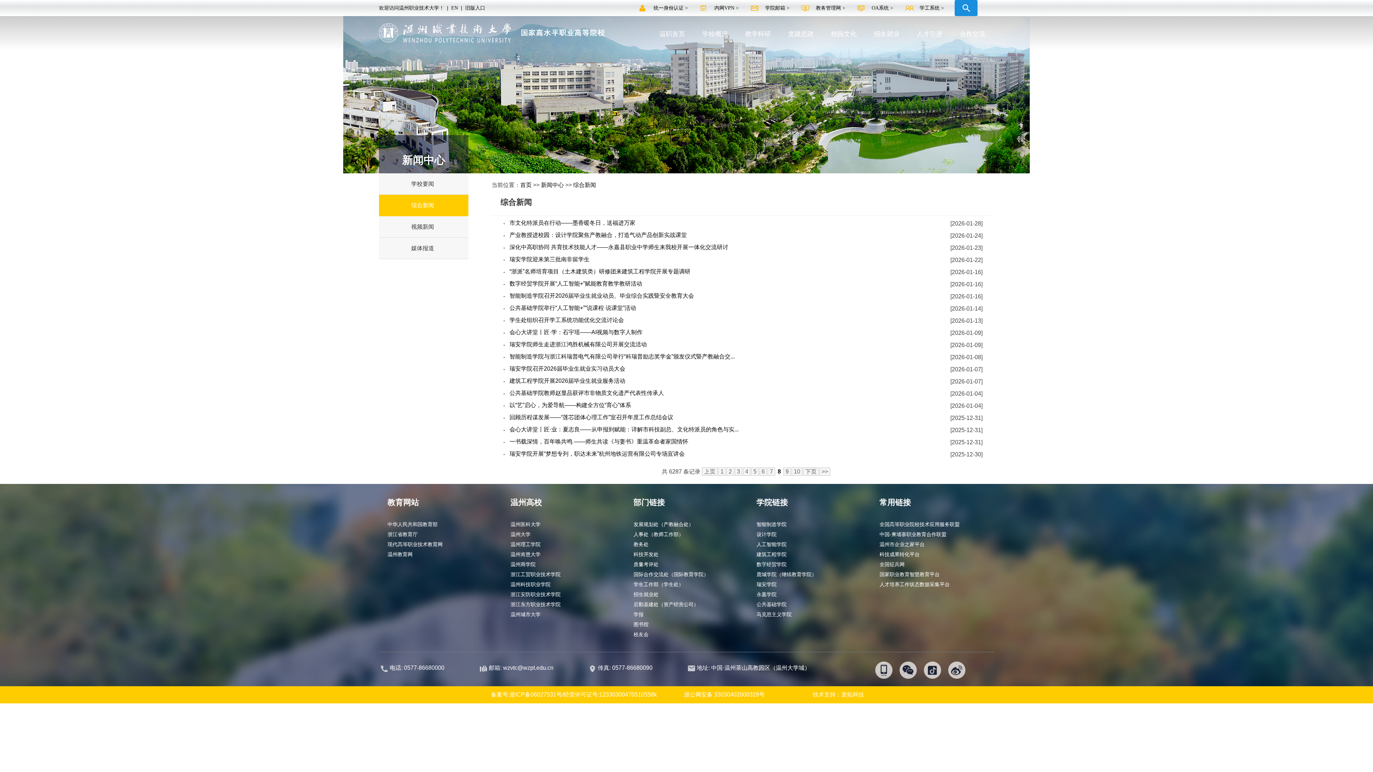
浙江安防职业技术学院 (536, 594)
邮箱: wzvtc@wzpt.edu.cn (521, 668)
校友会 (641, 634)
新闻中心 (552, 185)
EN (454, 8)
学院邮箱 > (778, 8)
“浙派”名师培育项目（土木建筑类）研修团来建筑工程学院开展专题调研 (600, 271)
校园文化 (844, 34)
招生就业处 (646, 594)
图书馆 (641, 624)
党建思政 (801, 34)
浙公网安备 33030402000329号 (724, 695)
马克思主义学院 (774, 614)
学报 (639, 614)
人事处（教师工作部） (659, 534)
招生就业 (887, 34)
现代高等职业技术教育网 (415, 544)
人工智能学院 (772, 544)
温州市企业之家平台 (902, 544)
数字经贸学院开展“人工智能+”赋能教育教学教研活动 (576, 284)
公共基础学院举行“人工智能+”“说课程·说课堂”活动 (573, 308)
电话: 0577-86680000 (417, 668)
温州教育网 (400, 554)
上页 (709, 472)
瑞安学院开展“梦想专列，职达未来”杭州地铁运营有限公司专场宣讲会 (597, 454)
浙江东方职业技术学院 (536, 604)
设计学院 (767, 534)
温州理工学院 (526, 544)
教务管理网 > (831, 8)
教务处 (641, 544)
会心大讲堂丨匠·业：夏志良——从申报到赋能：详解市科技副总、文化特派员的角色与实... (624, 429)
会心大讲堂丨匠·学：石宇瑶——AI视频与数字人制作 (576, 332)
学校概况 (715, 34)
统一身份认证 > (671, 8)
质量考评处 (646, 564)
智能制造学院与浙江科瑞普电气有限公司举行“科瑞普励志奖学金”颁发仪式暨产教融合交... (622, 356)
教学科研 (758, 34)
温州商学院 (523, 564)
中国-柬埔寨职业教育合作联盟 (913, 534)
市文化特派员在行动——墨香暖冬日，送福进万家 (572, 223)
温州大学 (521, 534)
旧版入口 (475, 8)
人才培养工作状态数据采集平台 (915, 584)
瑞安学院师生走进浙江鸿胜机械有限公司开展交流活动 (578, 344)
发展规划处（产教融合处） (664, 524)
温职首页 (672, 34)
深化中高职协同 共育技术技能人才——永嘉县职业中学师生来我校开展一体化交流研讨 (619, 247)
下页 (811, 472)
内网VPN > (727, 8)
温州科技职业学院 (531, 584)
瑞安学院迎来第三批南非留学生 (550, 259)
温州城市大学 (526, 614)
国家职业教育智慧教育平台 (910, 574)
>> (825, 472)
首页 (526, 185)
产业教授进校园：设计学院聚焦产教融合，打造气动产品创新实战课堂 (598, 235)
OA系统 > (882, 8)
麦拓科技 (852, 695)
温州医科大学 (526, 524)
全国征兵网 (892, 564)
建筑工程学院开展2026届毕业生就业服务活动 (567, 381)
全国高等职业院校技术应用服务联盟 (920, 524)
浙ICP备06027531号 (536, 695)
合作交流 (972, 34)
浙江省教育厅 (403, 534)
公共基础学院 (772, 604)
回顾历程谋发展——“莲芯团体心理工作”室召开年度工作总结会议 (591, 417)
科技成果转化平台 (900, 554)
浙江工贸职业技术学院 (536, 574)
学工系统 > (932, 8)
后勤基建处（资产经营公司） (666, 604)
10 (797, 472)
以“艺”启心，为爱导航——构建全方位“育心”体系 (570, 405)
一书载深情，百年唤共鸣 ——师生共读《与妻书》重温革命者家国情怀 (599, 442)
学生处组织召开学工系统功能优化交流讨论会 (567, 320)
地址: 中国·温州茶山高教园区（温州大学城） (753, 668)
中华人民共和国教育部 (413, 524)
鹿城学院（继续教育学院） (787, 574)
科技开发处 (646, 554)
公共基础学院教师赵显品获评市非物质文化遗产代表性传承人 (587, 393)
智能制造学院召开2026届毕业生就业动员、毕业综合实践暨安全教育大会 (602, 296)
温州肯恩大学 (526, 554)
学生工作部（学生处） (659, 584)
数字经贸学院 (772, 564)
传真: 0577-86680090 (626, 668)
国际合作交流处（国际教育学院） (671, 574)
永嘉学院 (767, 594)
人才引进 (930, 34)
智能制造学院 (772, 524)
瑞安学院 (767, 584)
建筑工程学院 (772, 554)
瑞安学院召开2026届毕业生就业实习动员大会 (567, 369)
